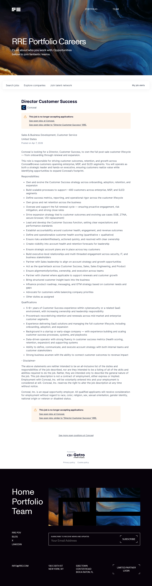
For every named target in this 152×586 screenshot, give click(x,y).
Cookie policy (83, 462)
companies (34, 85)
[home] (21, 9)
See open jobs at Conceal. (42, 121)
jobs (12, 85)
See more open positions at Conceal (76, 435)
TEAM (116, 9)
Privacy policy (69, 462)
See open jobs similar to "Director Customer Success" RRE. (58, 125)
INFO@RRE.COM (20, 566)
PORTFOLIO (91, 9)
